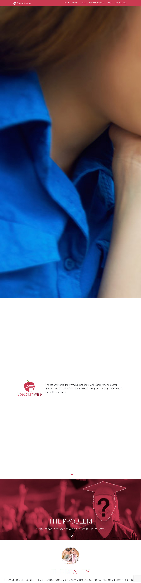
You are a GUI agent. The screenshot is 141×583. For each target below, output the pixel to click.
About (66, 3)
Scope (75, 3)
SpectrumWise (23, 3)
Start (109, 3)
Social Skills (120, 3)
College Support (96, 3)
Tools (83, 3)
